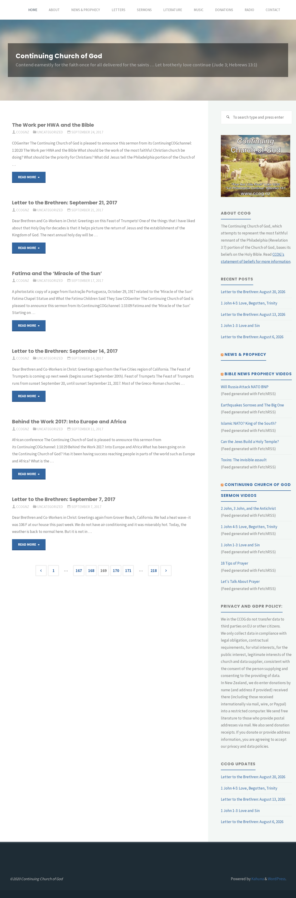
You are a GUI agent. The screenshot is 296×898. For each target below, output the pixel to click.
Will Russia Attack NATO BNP (244, 386)
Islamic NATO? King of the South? (248, 423)
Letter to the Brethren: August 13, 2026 (253, 314)
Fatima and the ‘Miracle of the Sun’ (57, 273)
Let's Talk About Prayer (240, 581)
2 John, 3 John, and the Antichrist (248, 508)
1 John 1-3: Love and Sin (240, 325)
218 (154, 570)
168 (91, 570)
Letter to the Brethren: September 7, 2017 (63, 499)
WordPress (277, 878)
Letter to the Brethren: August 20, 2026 (253, 291)
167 (79, 570)
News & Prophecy (245, 354)
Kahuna (257, 878)
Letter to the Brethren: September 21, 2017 (64, 202)
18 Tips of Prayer (234, 563)
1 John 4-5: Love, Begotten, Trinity (249, 303)
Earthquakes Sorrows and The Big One (252, 405)
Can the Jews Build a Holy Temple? (250, 441)
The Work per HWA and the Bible (53, 125)
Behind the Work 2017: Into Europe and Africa (69, 421)
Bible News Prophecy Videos (258, 374)
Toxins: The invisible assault (244, 459)
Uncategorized (50, 132)
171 (128, 570)
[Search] (228, 117)
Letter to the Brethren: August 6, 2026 (252, 336)
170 (116, 570)
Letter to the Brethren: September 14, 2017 (65, 351)
